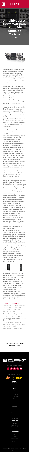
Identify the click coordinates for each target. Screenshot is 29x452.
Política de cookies (14, 427)
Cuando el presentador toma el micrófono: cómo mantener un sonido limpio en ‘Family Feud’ (13, 324)
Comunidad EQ (14, 397)
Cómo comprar (15, 413)
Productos (14, 411)
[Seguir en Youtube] (21, 368)
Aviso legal (14, 423)
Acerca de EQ (14, 395)
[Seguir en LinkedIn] (14, 368)
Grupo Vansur (14, 448)
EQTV (14, 399)
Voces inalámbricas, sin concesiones (13, 328)
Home (14, 434)
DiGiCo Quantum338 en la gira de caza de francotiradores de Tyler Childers (14, 313)
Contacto (14, 442)
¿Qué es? (14, 436)
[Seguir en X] (17, 368)
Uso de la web (14, 425)
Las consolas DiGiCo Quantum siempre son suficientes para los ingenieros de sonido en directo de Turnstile (14, 307)
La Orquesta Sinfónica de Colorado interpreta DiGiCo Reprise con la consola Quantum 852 (14, 318)
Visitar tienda (14, 409)
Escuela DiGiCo (14, 438)
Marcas (15, 393)
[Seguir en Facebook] (8, 368)
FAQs (14, 404)
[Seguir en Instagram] (11, 368)
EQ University (14, 440)
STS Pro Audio (14, 418)
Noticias (14, 391)
